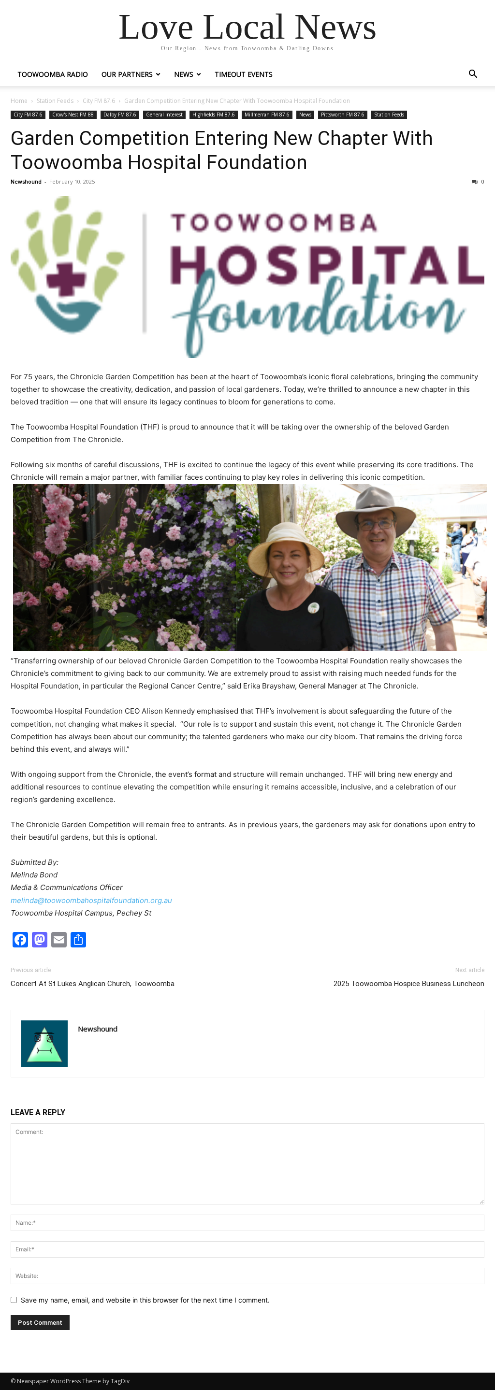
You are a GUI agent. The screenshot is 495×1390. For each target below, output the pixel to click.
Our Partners (127, 74)
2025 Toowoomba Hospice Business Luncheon (409, 983)
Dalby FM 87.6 (119, 114)
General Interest (164, 114)
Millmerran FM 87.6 (267, 114)
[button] (472, 75)
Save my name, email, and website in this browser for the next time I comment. (145, 1300)
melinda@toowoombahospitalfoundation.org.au (91, 900)
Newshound (26, 181)
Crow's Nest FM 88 (73, 114)
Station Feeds (55, 101)
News (183, 74)
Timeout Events (244, 74)
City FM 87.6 (99, 101)
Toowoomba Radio (52, 74)
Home (19, 101)
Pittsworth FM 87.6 (342, 114)
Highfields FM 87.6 (213, 114)
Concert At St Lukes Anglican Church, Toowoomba (93, 983)
